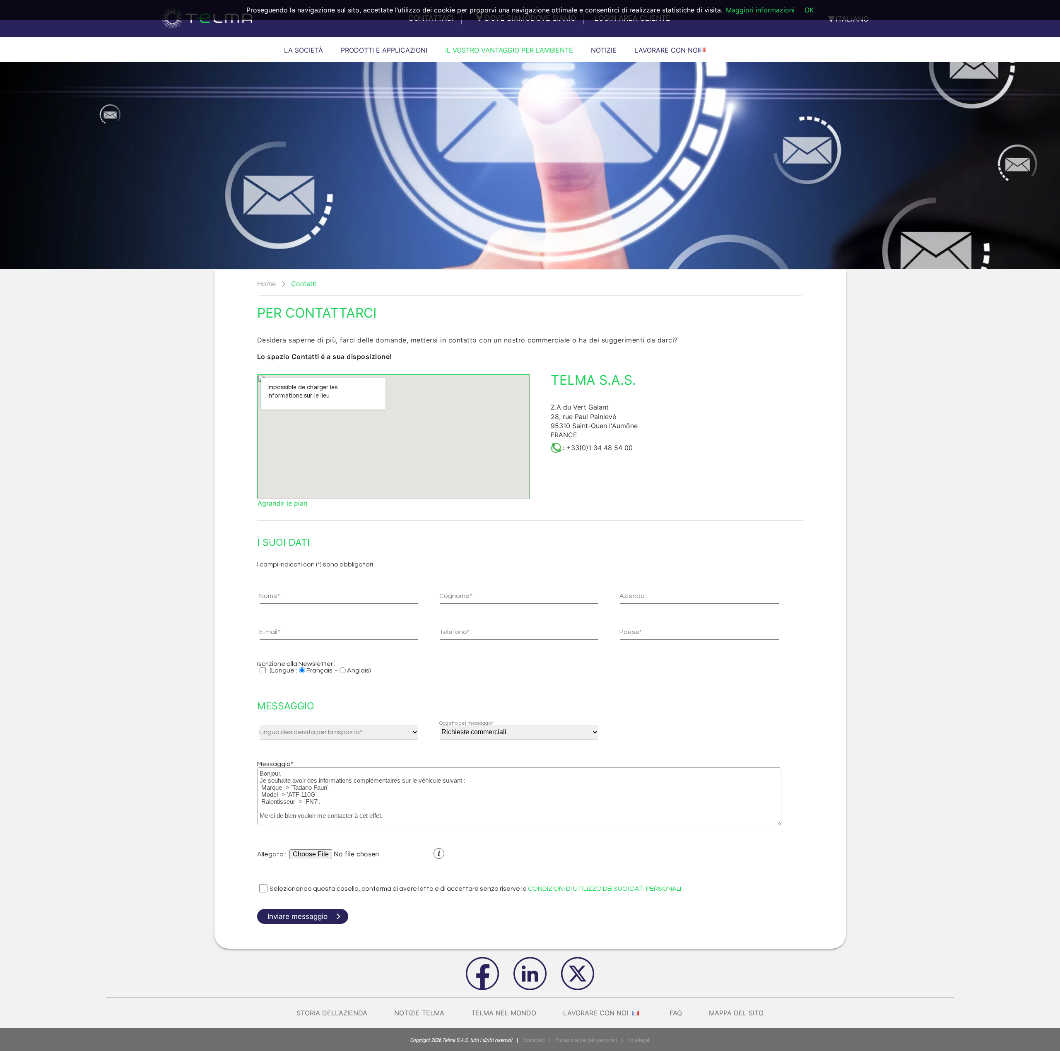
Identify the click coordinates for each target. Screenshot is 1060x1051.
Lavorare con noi (596, 1013)
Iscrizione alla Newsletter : (296, 663)
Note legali (638, 1040)
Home (266, 284)
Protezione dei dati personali (586, 1040)
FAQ (676, 1013)
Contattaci (534, 1040)
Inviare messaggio (297, 916)
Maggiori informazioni (760, 10)
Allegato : (271, 854)
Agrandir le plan (282, 503)
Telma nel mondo (503, 1013)
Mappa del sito (736, 1013)
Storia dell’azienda (331, 1013)
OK (809, 10)
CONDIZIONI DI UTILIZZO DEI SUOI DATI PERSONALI (604, 888)
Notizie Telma (419, 1013)
